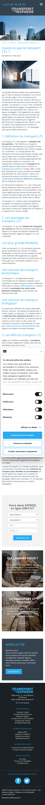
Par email (22, 759)
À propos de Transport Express (22, 748)
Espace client (22, 732)
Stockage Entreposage (22, 723)
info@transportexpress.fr (25, 699)
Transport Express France (23, 714)
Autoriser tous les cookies (22, 435)
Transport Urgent (22, 712)
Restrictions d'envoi (23, 738)
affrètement (27, 286)
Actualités (12, 43)
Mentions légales (8, 792)
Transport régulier (22, 716)
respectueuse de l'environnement (21, 326)
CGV (39, 790)
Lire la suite (22, 579)
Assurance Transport (22, 734)
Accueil (4, 43)
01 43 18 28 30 (15, 4)
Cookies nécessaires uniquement (22, 451)
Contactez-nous (22, 763)
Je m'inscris (13, 671)
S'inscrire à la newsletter (22, 761)
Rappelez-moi (22, 537)
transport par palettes (12, 169)
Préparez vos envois (22, 736)
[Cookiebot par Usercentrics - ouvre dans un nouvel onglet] (31, 351)
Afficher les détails (29, 427)
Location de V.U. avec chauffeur (22, 718)
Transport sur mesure (22, 721)
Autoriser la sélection (22, 443)
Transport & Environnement (22, 750)
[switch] (38, 402)
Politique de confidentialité (24, 792)
